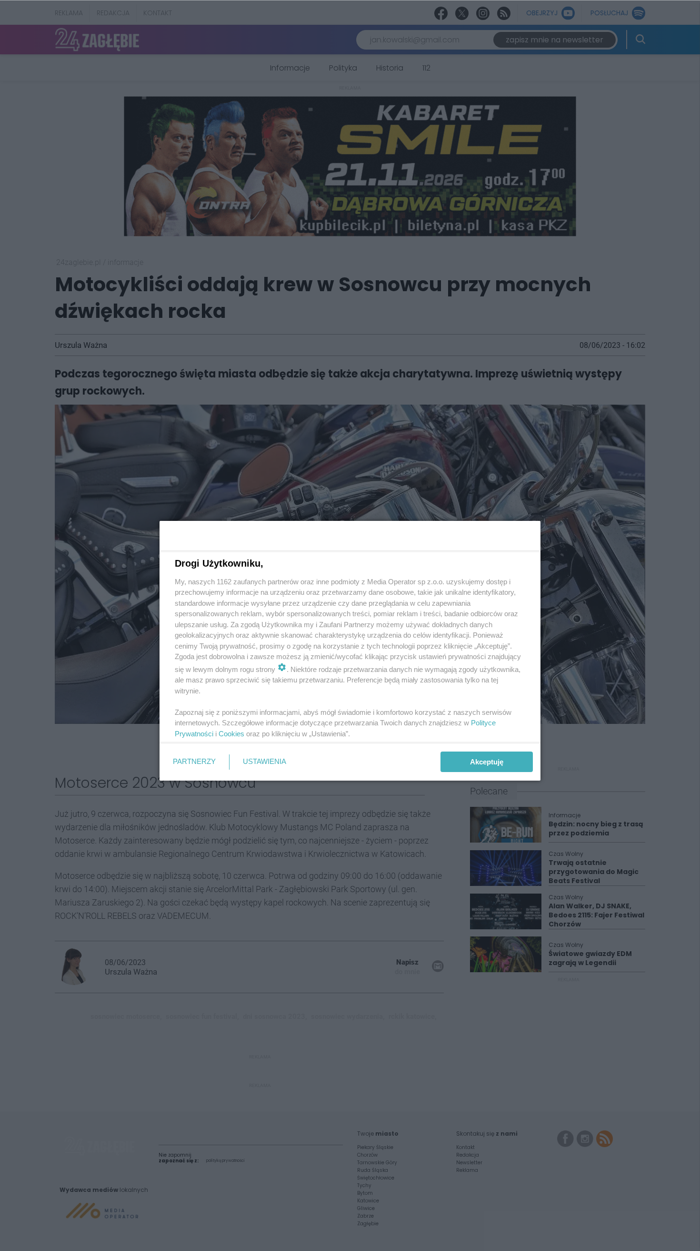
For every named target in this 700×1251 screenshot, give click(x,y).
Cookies (231, 734)
